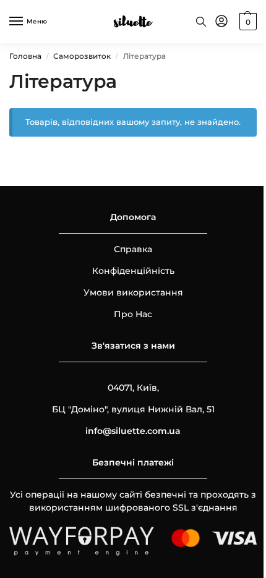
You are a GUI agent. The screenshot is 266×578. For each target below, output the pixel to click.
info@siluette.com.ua (133, 430)
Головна (25, 56)
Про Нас (133, 314)
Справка (133, 249)
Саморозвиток (82, 56)
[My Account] (221, 22)
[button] (246, 21)
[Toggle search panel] (201, 21)
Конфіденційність (133, 270)
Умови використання (133, 292)
